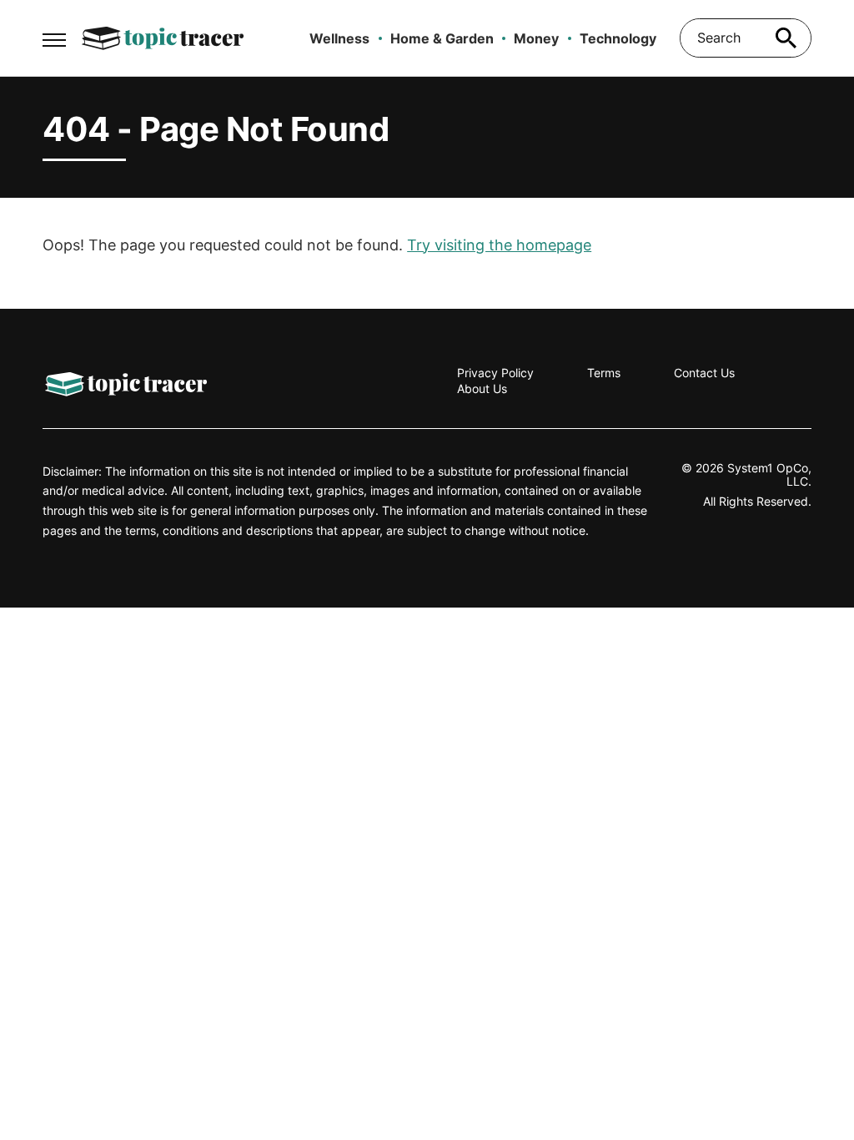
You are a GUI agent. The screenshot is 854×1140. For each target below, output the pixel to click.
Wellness (339, 38)
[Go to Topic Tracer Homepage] (162, 38)
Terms (603, 373)
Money (536, 38)
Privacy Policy (495, 373)
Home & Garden (442, 38)
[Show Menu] (54, 37)
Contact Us (704, 373)
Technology (618, 38)
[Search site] (786, 38)
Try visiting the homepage (499, 245)
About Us (482, 388)
